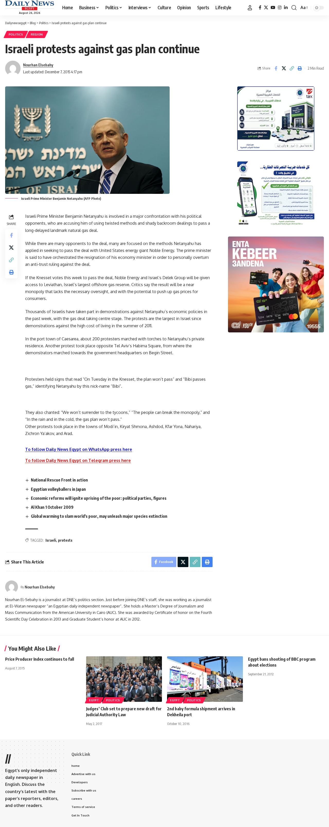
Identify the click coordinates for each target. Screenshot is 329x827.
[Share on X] (283, 68)
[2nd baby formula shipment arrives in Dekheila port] (205, 679)
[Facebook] (260, 7)
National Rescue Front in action (59, 480)
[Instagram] (280, 7)
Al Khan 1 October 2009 (52, 507)
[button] (249, 7)
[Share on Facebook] (275, 68)
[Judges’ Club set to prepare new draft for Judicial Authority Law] (124, 679)
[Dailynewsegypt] (29, 5)
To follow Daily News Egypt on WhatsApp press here (78, 449)
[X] (266, 7)
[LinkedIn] (286, 7)
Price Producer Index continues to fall (39, 659)
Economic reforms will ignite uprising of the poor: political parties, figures (99, 498)
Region (37, 34)
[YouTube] (273, 7)
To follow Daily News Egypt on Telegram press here (78, 460)
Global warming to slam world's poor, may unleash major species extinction (99, 516)
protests (65, 540)
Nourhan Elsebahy (38, 64)
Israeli (50, 540)
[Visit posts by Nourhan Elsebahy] (11, 586)
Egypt (94, 700)
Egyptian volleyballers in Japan (58, 489)
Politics (16, 34)
